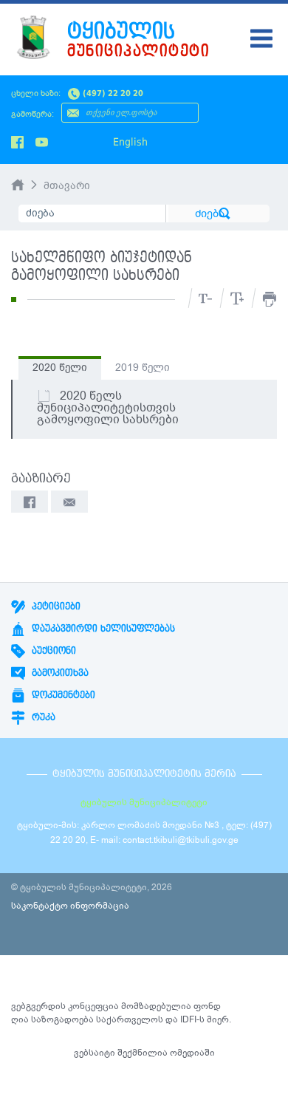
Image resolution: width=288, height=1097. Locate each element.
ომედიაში (192, 1053)
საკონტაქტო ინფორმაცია (70, 906)
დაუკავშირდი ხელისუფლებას (102, 628)
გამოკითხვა (59, 673)
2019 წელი (142, 367)
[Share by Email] (69, 502)
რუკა (42, 717)
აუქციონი (52, 651)
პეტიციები (54, 606)
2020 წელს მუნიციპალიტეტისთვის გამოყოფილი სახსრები (108, 408)
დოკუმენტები (62, 695)
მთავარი (67, 185)
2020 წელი (59, 367)
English (130, 142)
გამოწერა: (32, 114)
